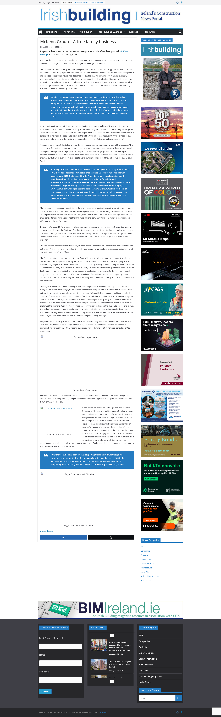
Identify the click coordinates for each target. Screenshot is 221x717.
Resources (150, 32)
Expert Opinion (147, 559)
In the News (51, 32)
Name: (42, 654)
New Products (147, 568)
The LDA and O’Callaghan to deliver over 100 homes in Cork (120, 664)
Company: (44, 671)
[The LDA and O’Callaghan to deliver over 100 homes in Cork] (99, 664)
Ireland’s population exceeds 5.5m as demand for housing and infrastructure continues (120, 646)
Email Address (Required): (51, 638)
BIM (142, 546)
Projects (144, 555)
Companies (145, 551)
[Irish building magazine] (110, 14)
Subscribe (133, 32)
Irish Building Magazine (110, 32)
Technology (86, 32)
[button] (58, 32)
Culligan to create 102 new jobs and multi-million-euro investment (88, 3)
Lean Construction (148, 563)
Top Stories (69, 32)
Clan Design (102, 712)
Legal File (145, 572)
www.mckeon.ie (46, 531)
